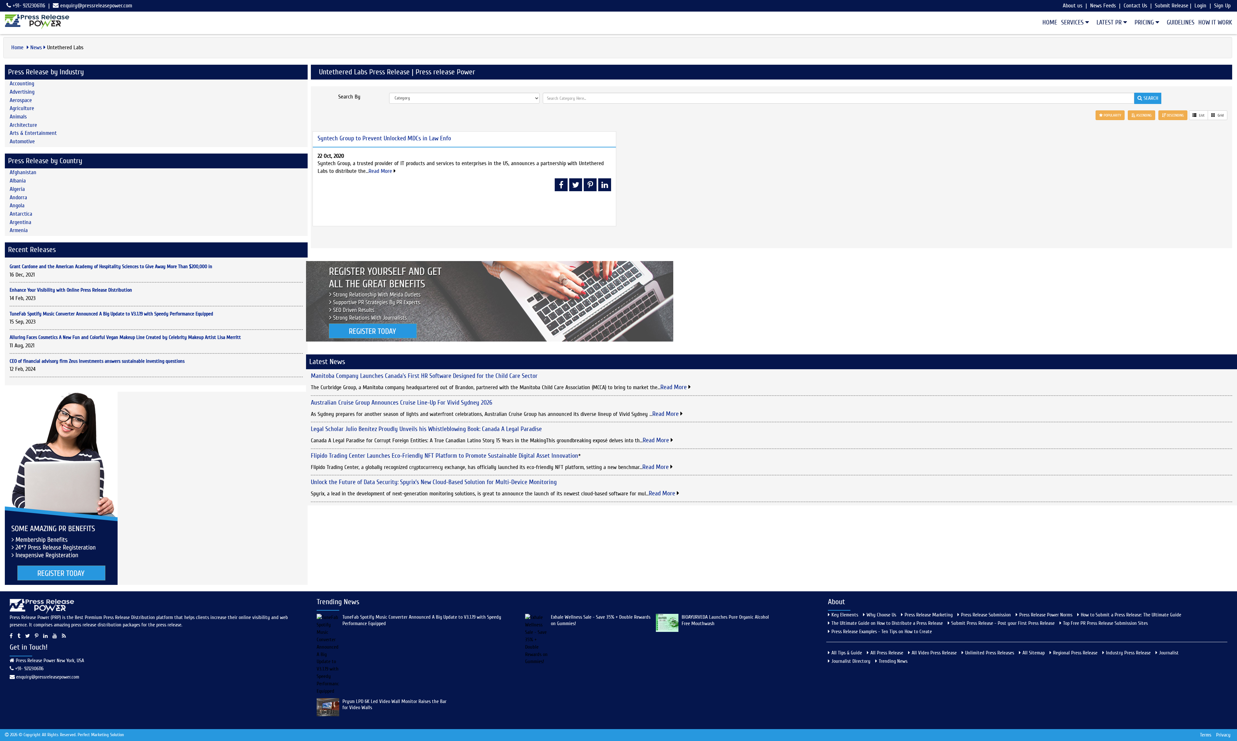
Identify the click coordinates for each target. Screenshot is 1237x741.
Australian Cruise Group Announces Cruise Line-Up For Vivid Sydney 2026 (401, 402)
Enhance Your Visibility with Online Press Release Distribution (71, 290)
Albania (18, 180)
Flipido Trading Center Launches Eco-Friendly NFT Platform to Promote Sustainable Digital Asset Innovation (444, 455)
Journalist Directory (850, 661)
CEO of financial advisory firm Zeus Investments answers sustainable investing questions (97, 361)
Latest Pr (1110, 22)
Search (1150, 98)
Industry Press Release (1128, 653)
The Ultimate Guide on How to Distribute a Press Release (887, 623)
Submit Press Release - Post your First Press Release (1003, 623)
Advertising (22, 92)
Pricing (1145, 22)
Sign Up (1222, 5)
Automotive (22, 141)
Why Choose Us (881, 615)
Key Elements (844, 615)
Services (1073, 22)
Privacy (1223, 735)
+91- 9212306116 (28, 5)
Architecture (23, 125)
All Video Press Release (934, 653)
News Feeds (1103, 5)
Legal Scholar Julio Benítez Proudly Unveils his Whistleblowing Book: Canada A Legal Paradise (426, 429)
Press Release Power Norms (1045, 615)
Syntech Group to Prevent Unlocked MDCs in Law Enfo (384, 138)
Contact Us (1135, 5)
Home (1049, 22)
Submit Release (1171, 5)
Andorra (18, 197)
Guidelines (1180, 22)
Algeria (17, 189)
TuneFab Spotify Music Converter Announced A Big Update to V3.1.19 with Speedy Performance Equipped (111, 314)
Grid (1220, 115)
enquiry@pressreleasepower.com (96, 5)
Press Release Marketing (929, 615)
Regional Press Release (1075, 653)
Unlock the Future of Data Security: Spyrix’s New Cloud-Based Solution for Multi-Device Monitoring (434, 482)
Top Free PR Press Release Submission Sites (1105, 623)
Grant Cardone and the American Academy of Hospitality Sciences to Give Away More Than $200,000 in (111, 266)
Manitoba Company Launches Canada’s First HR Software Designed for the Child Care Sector (424, 376)
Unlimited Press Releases (989, 653)
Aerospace (21, 100)
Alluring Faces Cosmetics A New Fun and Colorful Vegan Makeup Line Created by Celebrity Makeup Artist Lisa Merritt (125, 337)
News (36, 47)
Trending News (893, 661)
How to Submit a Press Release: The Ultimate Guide (1131, 615)
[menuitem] (1048, 22)
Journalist (1169, 653)
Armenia (19, 230)
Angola (17, 205)
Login (1200, 5)
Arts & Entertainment (33, 133)
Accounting (22, 83)
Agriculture (22, 108)
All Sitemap (1033, 653)
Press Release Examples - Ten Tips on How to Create (881, 631)
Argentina (20, 222)
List (1201, 115)
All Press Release (886, 653)
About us (1072, 5)
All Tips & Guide (846, 653)
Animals (18, 116)
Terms (1205, 735)
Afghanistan (23, 172)
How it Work (1215, 22)
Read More (381, 171)
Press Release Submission (986, 615)
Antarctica (21, 214)
